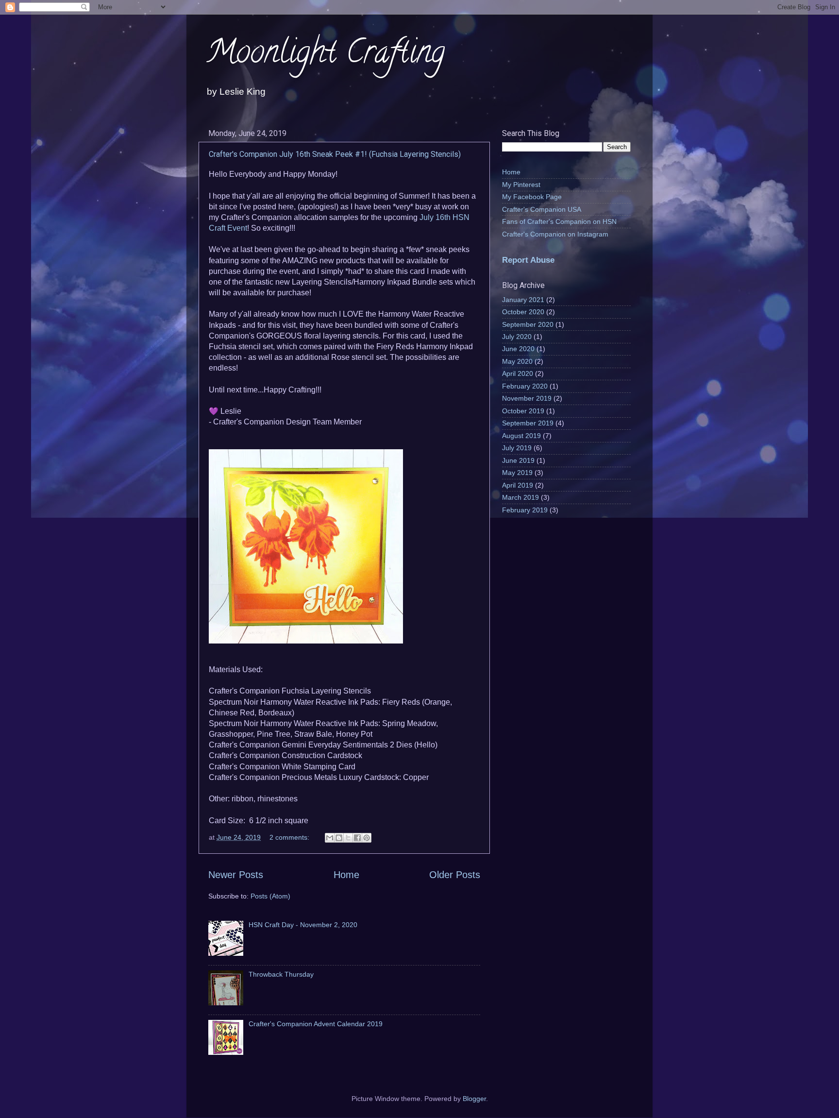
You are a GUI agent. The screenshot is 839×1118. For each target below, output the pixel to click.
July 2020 (517, 336)
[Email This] (330, 838)
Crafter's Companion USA (541, 209)
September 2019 (528, 423)
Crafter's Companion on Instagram (555, 234)
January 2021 (523, 300)
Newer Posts (235, 874)
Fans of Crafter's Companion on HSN (559, 221)
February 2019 (525, 510)
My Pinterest (521, 184)
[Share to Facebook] (357, 838)
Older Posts (454, 874)
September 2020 (528, 324)
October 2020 (523, 312)
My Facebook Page (532, 197)
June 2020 (518, 349)
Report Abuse (528, 260)
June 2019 (518, 460)
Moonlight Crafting (325, 55)
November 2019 (527, 398)
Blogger (474, 1098)
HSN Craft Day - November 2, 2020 (303, 925)
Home (346, 874)
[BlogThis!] (339, 838)
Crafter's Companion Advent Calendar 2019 (316, 1024)
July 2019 (517, 448)
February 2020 (525, 386)
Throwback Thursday (281, 974)
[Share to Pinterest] (366, 838)
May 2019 (517, 472)
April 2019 (517, 485)
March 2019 (520, 497)
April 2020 (517, 373)
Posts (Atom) (270, 896)
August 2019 (521, 436)
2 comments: (290, 837)
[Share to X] (348, 838)
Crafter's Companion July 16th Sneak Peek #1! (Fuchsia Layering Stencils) (335, 154)
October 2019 (523, 411)
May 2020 (517, 361)
